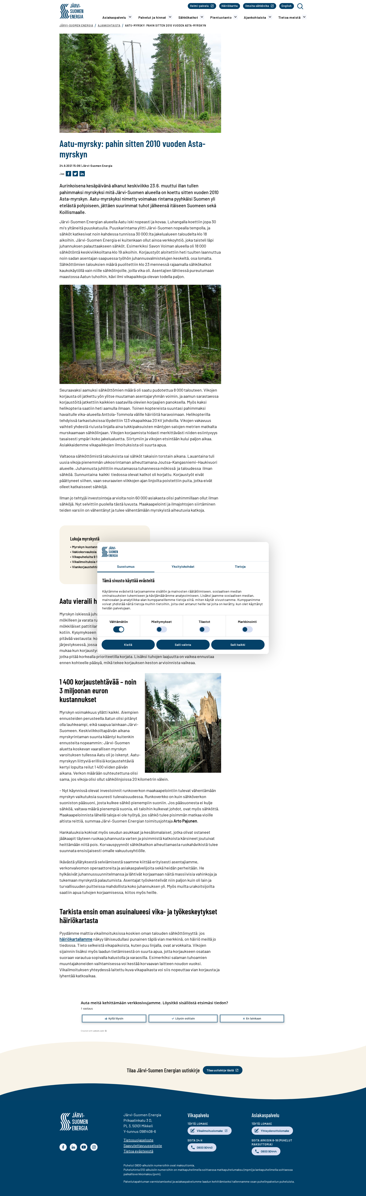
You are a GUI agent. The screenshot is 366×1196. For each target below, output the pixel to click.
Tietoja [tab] (240, 566)
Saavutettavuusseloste (143, 1145)
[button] (114, 1019)
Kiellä (128, 644)
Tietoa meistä (289, 17)
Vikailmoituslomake (210, 1130)
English (287, 5)
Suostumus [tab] (126, 566)
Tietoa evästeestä (138, 1151)
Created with (92, 1030)
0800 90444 (269, 1151)
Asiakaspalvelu (114, 17)
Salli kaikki (237, 644)
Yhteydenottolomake (275, 1130)
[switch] (161, 629)
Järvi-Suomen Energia (76, 25)
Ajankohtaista (255, 17)
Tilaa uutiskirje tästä (220, 1070)
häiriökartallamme (75, 938)
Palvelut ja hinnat (152, 17)
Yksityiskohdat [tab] (183, 566)
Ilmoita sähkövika (257, 5)
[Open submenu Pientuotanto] (235, 17)
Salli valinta (183, 644)
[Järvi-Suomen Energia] (73, 1129)
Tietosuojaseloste (138, 1140)
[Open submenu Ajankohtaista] (270, 17)
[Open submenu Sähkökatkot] (202, 17)
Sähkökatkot (188, 17)
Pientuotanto (221, 17)
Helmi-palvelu (199, 5)
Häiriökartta (230, 5)
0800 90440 (205, 1147)
